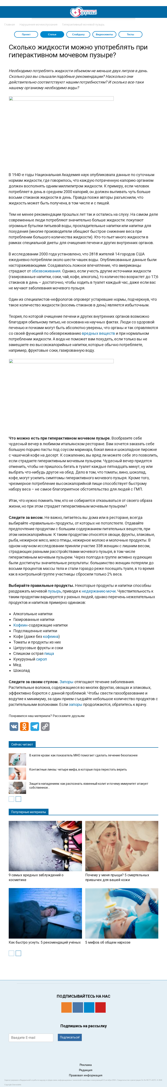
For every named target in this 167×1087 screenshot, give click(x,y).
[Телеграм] (89, 1007)
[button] (161, 12)
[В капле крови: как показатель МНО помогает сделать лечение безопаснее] (17, 759)
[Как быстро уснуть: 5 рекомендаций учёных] (45, 913)
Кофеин (20, 625)
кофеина (50, 636)
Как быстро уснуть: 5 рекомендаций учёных (45, 942)
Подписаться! (70, 1037)
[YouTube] (100, 1007)
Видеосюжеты (104, 34)
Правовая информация (85, 1075)
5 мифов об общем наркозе (107, 942)
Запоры (66, 681)
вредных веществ (98, 333)
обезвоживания (46, 271)
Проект (26, 34)
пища (49, 653)
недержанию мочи (99, 591)
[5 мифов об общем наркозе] (122, 913)
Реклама (86, 1065)
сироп (41, 659)
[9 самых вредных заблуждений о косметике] (45, 846)
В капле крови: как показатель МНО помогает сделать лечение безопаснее (83, 755)
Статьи (52, 34)
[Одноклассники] (66, 1007)
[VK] (78, 1007)
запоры (75, 704)
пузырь (54, 591)
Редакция (85, 1070)
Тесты (130, 34)
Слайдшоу (78, 34)
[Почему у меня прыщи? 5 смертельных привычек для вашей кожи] (122, 846)
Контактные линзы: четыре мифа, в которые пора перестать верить (78, 769)
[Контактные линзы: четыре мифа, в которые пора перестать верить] (17, 774)
